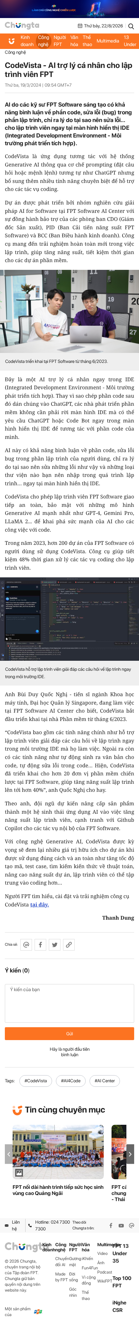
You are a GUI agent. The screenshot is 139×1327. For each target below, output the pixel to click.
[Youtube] (121, 1225)
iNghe (119, 1303)
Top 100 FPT (121, 1282)
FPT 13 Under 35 (130, 41)
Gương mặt (75, 1261)
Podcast (104, 1272)
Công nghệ (43, 40)
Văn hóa (74, 40)
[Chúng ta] (22, 26)
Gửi (69, 1033)
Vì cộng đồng (89, 1280)
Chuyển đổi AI (62, 1261)
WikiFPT (104, 1281)
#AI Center (105, 1080)
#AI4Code (70, 1080)
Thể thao (87, 40)
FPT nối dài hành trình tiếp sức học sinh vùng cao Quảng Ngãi (58, 1190)
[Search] (131, 26)
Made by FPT (61, 1277)
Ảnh (100, 1262)
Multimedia (108, 41)
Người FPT (60, 40)
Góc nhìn (73, 1292)
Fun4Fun (89, 1267)
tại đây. (39, 904)
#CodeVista (36, 1080)
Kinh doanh (27, 40)
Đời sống (73, 1277)
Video (102, 1253)
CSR (117, 1310)
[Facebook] (110, 1225)
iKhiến (87, 1258)
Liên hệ (16, 1225)
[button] (130, 1154)
